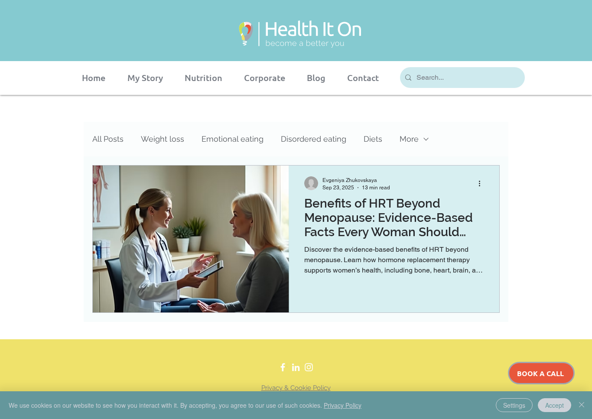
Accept (554, 405)
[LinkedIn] (295, 367)
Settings (514, 405)
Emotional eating (232, 138)
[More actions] (482, 183)
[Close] (581, 405)
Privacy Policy (342, 405)
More (409, 138)
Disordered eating (313, 138)
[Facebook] (282, 367)
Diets (373, 138)
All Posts (108, 138)
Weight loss (162, 138)
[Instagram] (308, 367)
